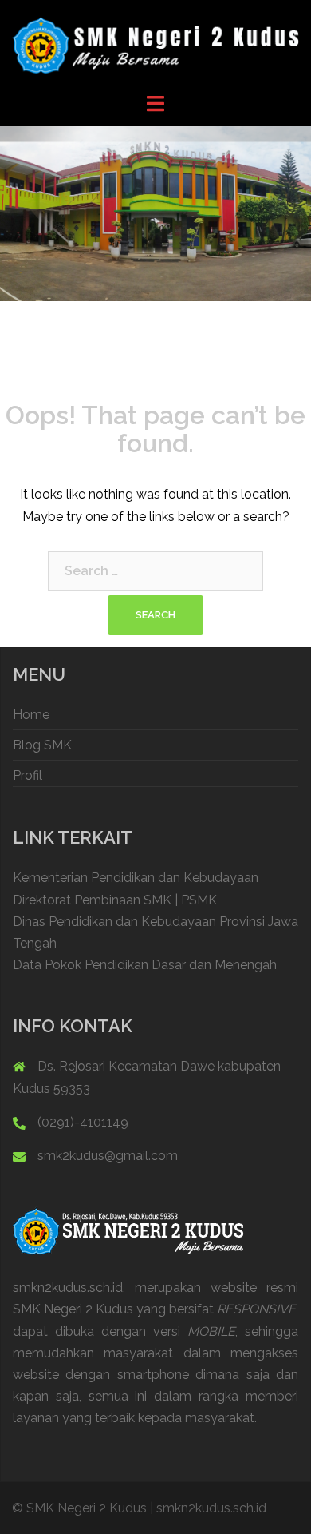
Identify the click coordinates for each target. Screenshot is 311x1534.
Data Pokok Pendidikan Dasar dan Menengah (145, 964)
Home (31, 714)
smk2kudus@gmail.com (107, 1155)
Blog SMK (42, 745)
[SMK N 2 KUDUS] (155, 45)
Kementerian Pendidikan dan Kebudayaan (135, 877)
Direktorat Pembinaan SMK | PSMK (115, 900)
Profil (27, 775)
